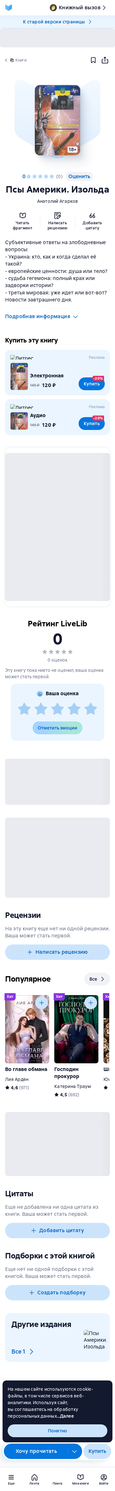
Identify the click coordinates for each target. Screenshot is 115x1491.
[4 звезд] (46, 176)
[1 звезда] (28, 176)
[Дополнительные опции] (74, 1451)
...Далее (65, 1416)
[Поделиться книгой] (105, 60)
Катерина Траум (72, 1086)
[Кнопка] (41, 1002)
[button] (57, 120)
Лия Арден (16, 1079)
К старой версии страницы (54, 22)
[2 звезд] (34, 176)
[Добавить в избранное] (93, 60)
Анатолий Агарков (57, 201)
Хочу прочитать (36, 1451)
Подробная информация (37, 316)
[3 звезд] (40, 176)
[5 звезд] (51, 176)
